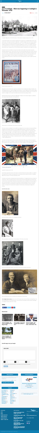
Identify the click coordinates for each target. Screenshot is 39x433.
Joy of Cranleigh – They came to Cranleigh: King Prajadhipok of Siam (19, 323)
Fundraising (3, 403)
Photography (12, 400)
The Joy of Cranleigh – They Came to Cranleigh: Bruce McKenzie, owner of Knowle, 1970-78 (7, 337)
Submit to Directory (4, 419)
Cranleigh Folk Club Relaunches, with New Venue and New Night (19, 427)
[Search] (37, 1)
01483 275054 (31, 417)
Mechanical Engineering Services (29, 383)
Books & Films (4, 391)
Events (3, 399)
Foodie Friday (4, 402)
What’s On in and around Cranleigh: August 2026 (18, 418)
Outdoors (11, 396)
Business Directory (4, 415)
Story (11, 403)
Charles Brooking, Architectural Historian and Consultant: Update (19, 423)
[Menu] (1, 1)
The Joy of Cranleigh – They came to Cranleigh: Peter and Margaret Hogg (7, 323)
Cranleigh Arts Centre (5, 394)
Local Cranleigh (12, 393)
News (11, 395)
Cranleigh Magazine (7, 12)
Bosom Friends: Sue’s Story (18, 420)
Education (5, 5)
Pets (11, 399)
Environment (4, 398)
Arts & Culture (4, 390)
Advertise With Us (4, 418)
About (2, 413)
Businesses (3, 392)
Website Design (16, 431)
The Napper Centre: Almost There (19, 415)
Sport (11, 402)
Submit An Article (4, 416)
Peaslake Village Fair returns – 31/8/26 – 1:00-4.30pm (19, 413)
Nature (11, 394)
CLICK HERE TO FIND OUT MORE (7, 382)
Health (11, 391)
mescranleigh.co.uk (29, 384)
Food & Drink (4, 401)
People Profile (12, 397)
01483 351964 (29, 387)
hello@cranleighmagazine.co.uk (28, 393)
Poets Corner (12, 401)
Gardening (11, 390)
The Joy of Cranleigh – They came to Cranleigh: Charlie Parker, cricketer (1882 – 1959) (31, 323)
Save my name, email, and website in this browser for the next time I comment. (17, 364)
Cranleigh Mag (4, 396)
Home (3, 5)
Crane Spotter (4, 393)
